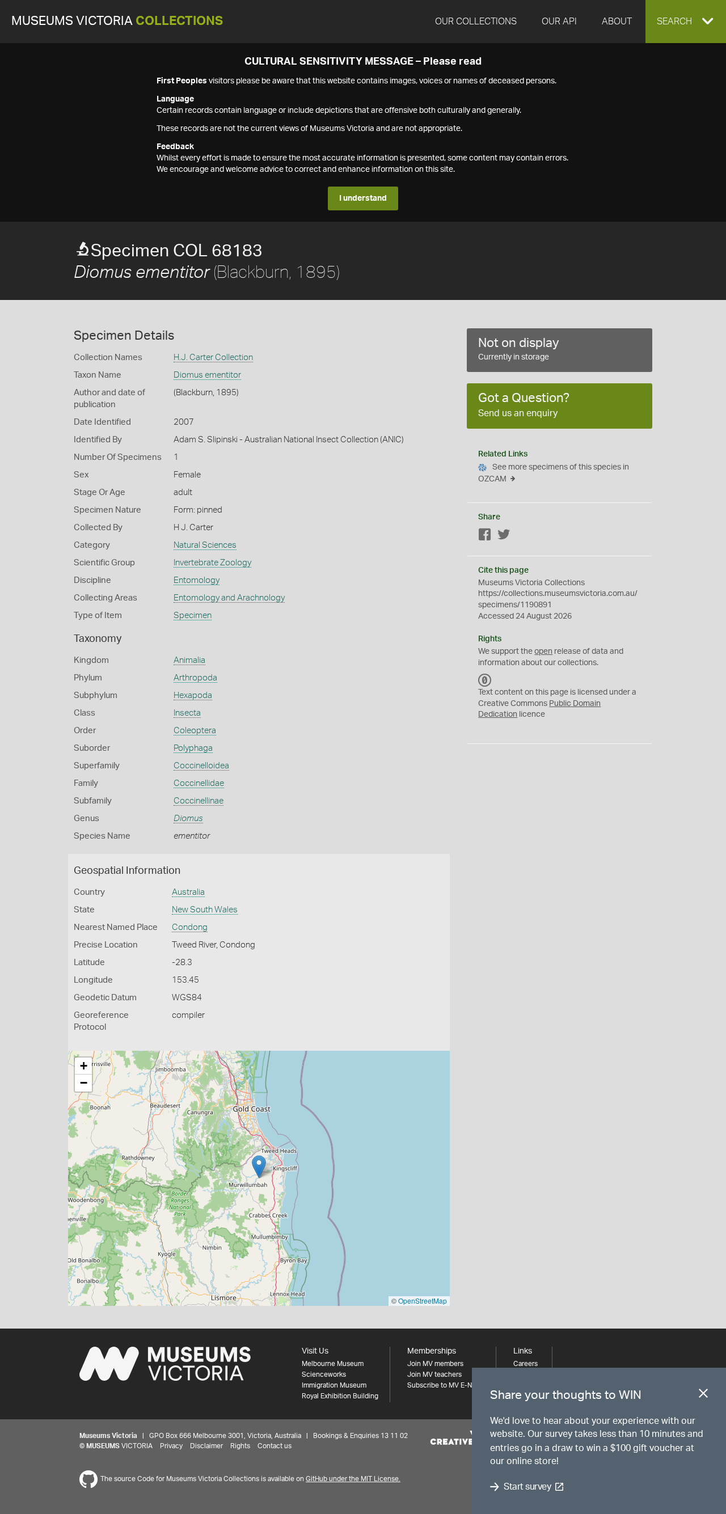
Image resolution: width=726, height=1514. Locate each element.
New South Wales (205, 910)
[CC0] (485, 680)
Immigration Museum (334, 1385)
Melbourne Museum (333, 1363)
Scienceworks (324, 1374)
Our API (559, 21)
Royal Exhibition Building (340, 1396)
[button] (685, 21)
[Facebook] (485, 536)
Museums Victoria (117, 21)
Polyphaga (193, 748)
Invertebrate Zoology (212, 563)
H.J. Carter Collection (213, 357)
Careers (525, 1363)
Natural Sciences (205, 545)
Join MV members (435, 1363)
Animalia (189, 660)
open (543, 651)
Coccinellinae (198, 801)
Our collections (476, 21)
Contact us (275, 1446)
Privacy (171, 1446)
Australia (188, 892)
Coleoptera (195, 730)
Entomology (197, 580)
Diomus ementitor (207, 375)
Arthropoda (195, 678)
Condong (190, 927)
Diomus (188, 818)
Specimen (193, 615)
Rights (240, 1446)
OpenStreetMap (422, 1300)
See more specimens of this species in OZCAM (553, 473)
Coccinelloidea (201, 766)
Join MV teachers (434, 1374)
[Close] (703, 1395)
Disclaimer (206, 1446)
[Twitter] (503, 536)
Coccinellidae (199, 783)
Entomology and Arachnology (229, 598)
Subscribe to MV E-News (445, 1385)
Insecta (187, 713)
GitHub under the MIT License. (353, 1478)
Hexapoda (193, 695)
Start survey (527, 1486)
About (617, 21)
